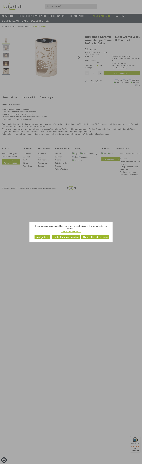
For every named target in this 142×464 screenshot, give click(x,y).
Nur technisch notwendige (66, 237)
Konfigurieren (42, 237)
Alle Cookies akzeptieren (95, 237)
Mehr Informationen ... (71, 231)
